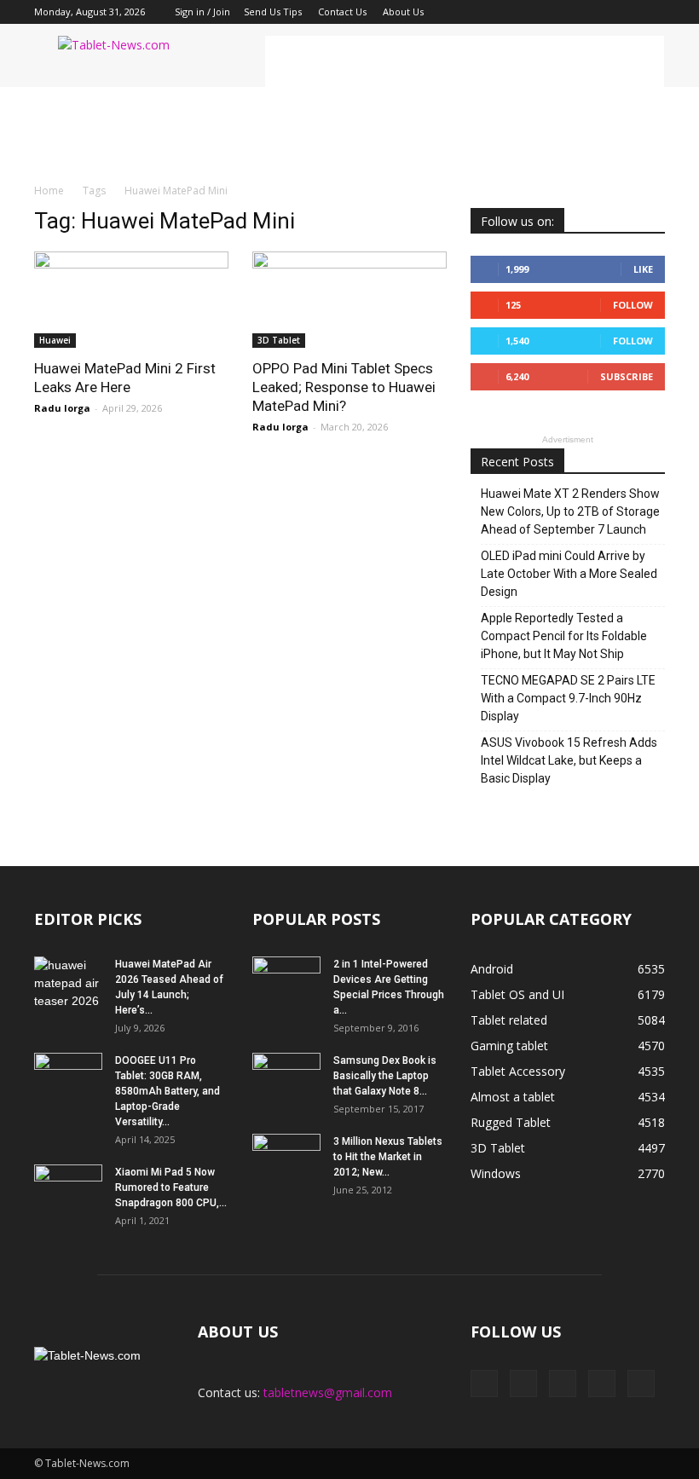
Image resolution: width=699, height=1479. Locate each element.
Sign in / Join (202, 11)
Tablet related (509, 1020)
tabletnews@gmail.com (327, 1392)
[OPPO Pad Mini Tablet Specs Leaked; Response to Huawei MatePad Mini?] (349, 299)
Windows (496, 1173)
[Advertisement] (464, 61)
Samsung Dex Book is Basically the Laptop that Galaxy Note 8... (384, 1075)
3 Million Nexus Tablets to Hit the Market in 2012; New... (387, 1156)
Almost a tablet (513, 1097)
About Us (403, 11)
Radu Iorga (62, 408)
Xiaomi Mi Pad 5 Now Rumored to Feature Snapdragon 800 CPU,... (171, 1187)
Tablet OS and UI (517, 994)
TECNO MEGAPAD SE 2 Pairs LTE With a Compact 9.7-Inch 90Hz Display (568, 698)
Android (492, 969)
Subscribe (626, 376)
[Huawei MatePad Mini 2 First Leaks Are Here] (131, 299)
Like (643, 269)
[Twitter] (624, 12)
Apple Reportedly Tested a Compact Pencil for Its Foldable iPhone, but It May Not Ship (564, 636)
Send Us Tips (273, 11)
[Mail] (596, 12)
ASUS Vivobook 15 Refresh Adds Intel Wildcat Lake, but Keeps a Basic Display (569, 760)
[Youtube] (652, 12)
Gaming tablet (509, 1045)
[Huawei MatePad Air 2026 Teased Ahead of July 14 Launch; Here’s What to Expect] (68, 983)
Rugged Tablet (511, 1122)
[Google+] (568, 12)
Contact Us (342, 11)
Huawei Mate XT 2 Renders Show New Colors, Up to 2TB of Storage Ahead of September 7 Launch (570, 511)
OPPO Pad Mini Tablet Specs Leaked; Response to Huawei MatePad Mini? (344, 387)
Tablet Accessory (518, 1071)
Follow (633, 304)
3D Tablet (278, 340)
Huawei (55, 340)
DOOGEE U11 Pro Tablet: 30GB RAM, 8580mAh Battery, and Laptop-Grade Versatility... (167, 1091)
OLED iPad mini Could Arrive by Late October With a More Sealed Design (569, 573)
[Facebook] (539, 12)
